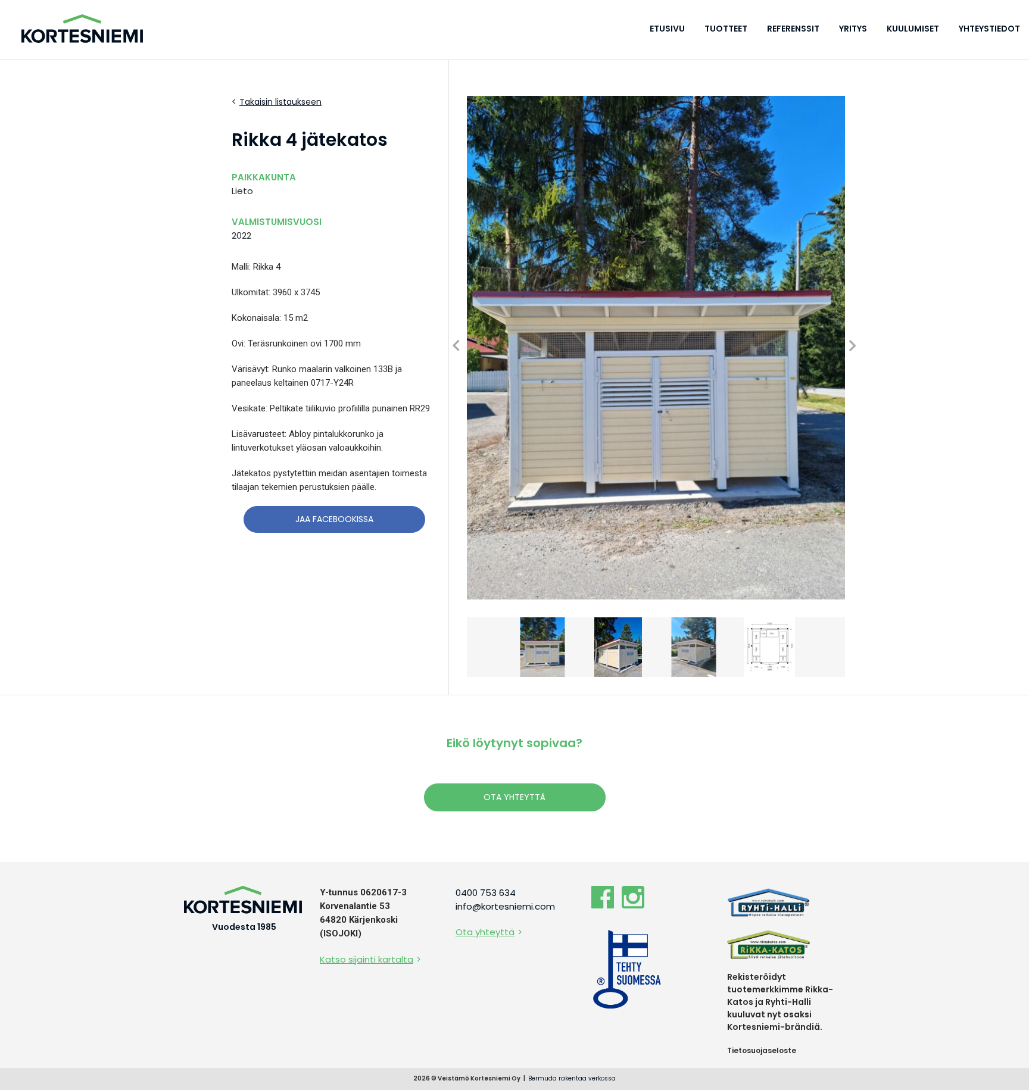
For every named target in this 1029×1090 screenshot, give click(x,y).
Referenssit (793, 29)
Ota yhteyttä (514, 797)
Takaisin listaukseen (280, 102)
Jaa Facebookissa (334, 519)
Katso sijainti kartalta (366, 959)
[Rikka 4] (656, 347)
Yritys (853, 29)
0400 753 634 (486, 892)
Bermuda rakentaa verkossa (572, 1078)
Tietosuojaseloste (761, 1050)
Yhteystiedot (989, 29)
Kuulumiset (913, 29)
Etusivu (667, 29)
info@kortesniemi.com (505, 906)
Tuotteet (725, 29)
